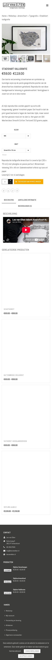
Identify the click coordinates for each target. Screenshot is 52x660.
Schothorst (9, 309)
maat (16, 144)
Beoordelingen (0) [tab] (25, 206)
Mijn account (10, 615)
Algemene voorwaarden (14, 635)
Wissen (4, 155)
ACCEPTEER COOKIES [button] (26, 656)
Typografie (33, 15)
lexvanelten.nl (11, 554)
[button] (45, 29)
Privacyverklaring (11, 630)
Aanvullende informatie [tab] (27, 200)
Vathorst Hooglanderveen (15, 441)
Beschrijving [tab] (9, 200)
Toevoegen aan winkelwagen (29, 182)
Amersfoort (22, 15)
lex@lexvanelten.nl (12, 551)
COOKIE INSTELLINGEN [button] (32, 651)
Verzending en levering (13, 620)
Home (4, 15)
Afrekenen (9, 625)
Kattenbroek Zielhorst (14, 375)
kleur (16, 130)
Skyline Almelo (10, 507)
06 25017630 (10, 547)
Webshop (12, 15)
